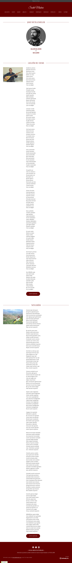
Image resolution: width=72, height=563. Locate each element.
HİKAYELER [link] (46, 12)
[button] (25, 12)
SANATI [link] (18, 12)
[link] (36, 8)
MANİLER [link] (32, 12)
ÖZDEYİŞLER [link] (38, 12)
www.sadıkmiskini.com (16, 557)
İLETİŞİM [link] (65, 12)
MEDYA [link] (60, 12)
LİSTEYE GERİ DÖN (33, 293)
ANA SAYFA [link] (7, 12)
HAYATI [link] (13, 12)
